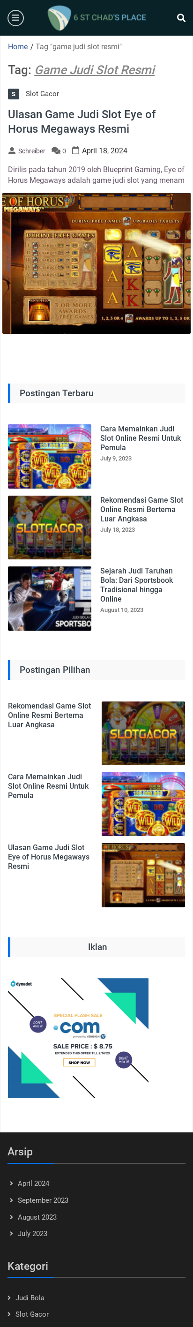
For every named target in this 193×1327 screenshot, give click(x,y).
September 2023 (43, 1200)
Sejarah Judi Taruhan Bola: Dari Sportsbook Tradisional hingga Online (136, 584)
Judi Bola (30, 1298)
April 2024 (33, 1183)
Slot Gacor (35, 94)
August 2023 (37, 1217)
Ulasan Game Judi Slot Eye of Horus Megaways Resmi (48, 857)
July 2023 (32, 1233)
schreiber (31, 151)
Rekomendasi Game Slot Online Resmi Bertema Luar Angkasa (141, 509)
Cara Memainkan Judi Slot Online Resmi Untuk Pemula (140, 438)
